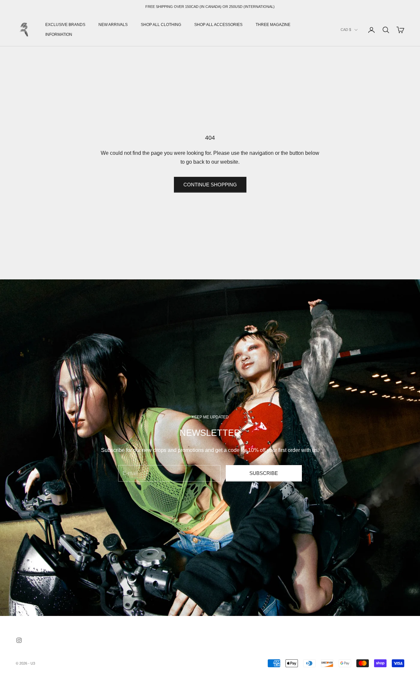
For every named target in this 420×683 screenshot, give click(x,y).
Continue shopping (210, 184)
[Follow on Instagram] (19, 640)
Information (58, 35)
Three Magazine (273, 24)
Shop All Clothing (161, 24)
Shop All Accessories (218, 24)
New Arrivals (113, 24)
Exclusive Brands (65, 24)
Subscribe (263, 473)
